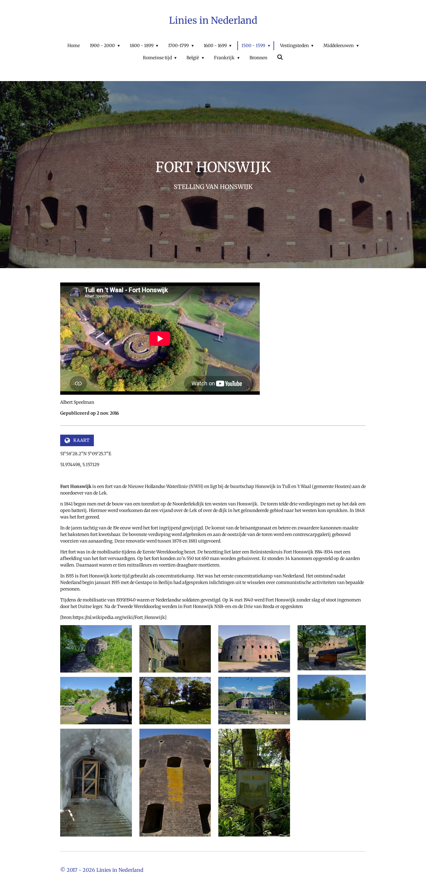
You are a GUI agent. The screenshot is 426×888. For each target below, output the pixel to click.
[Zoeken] (280, 57)
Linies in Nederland (213, 20)
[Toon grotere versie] (96, 649)
